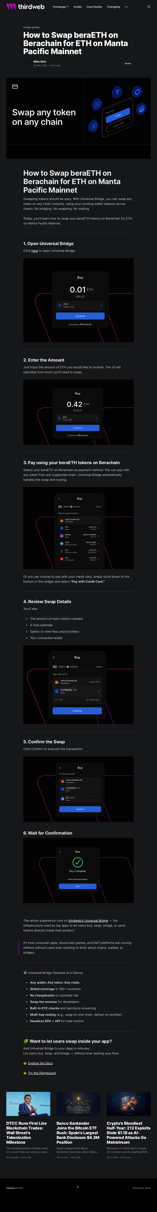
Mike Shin (39, 61)
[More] (126, 7)
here (34, 251)
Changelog (113, 6)
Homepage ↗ (61, 6)
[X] (78, 1187)
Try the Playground (42, 1073)
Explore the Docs (40, 1063)
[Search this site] (148, 6)
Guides (78, 6)
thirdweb (10, 1188)
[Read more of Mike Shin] (27, 63)
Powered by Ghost (142, 1188)
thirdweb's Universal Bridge (88, 920)
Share (128, 63)
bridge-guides (31, 27)
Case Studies (94, 6)
